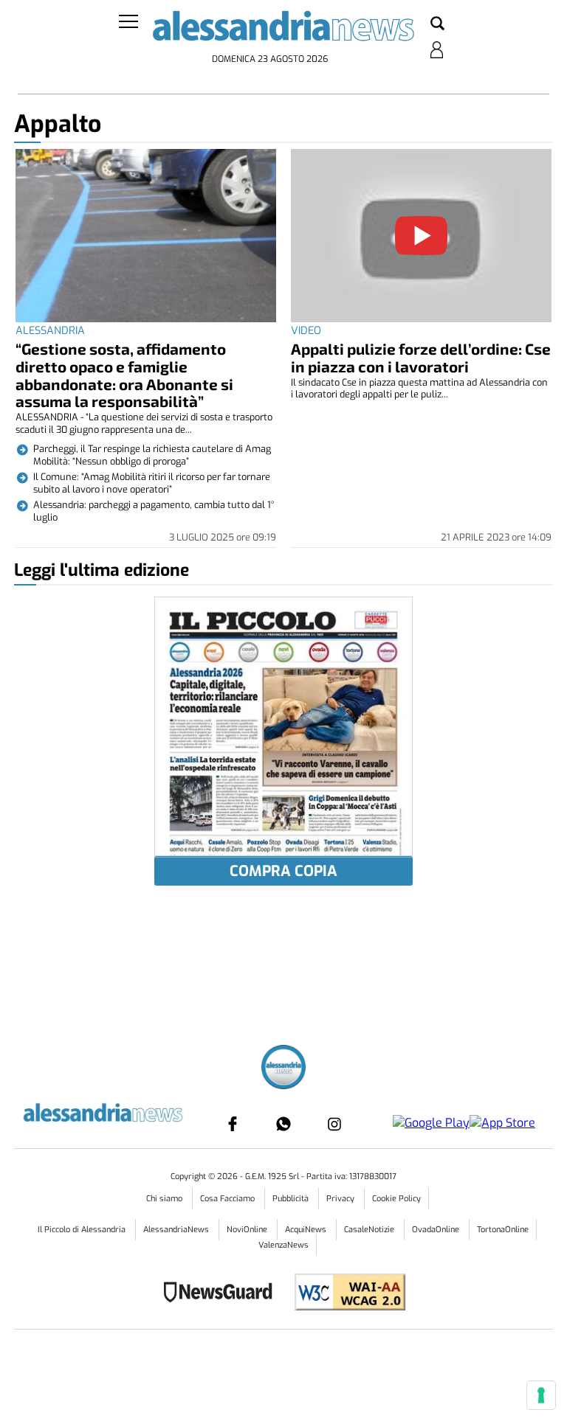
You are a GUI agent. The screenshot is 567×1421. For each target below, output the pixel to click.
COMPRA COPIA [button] (283, 871)
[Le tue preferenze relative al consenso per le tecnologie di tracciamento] (541, 1395)
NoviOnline (248, 1229)
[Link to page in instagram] (334, 1124)
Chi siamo (165, 1198)
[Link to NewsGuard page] (223, 1294)
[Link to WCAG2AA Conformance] (344, 1294)
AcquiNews (307, 1229)
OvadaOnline (436, 1229)
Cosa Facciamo (228, 1198)
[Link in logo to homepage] (283, 30)
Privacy (341, 1198)
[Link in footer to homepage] (283, 1069)
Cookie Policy (396, 1198)
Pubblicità (291, 1198)
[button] (437, 24)
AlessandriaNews (177, 1229)
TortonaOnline (503, 1229)
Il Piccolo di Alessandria (83, 1229)
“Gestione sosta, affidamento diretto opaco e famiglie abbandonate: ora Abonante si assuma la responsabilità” (124, 375)
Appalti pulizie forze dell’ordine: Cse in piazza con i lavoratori (421, 357)
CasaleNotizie (370, 1229)
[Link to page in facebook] (232, 1124)
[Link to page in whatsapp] (283, 1124)
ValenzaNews (283, 1245)
